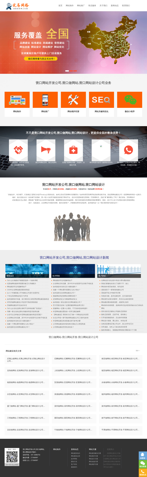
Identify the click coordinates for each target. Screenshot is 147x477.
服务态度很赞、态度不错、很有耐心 (114, 314)
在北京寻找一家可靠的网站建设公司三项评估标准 (70, 318)
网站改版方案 (93, 461)
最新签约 (74, 467)
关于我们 (103, 5)
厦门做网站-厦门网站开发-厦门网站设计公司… (26, 406)
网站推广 (81, 5)
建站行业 (74, 461)
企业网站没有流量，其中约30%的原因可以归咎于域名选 (27, 318)
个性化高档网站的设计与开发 (17, 296)
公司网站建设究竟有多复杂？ (63, 327)
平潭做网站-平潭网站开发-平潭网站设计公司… (120, 430)
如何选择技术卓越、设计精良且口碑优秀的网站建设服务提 (28, 299)
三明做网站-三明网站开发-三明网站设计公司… (26, 418)
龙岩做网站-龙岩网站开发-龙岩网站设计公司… (26, 430)
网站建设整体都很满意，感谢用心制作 (115, 302)
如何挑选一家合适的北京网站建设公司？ (67, 302)
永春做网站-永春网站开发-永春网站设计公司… (120, 382)
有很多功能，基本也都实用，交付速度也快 (116, 296)
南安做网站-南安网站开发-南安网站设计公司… (120, 359)
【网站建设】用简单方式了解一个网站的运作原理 (70, 315)
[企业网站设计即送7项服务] (67, 70)
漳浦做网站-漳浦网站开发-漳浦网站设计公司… (73, 394)
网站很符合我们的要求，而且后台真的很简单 (117, 299)
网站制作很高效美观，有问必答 (112, 287)
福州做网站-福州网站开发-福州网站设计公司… (120, 394)
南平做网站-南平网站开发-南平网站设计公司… (120, 418)
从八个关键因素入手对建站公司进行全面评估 (23, 293)
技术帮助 (74, 459)
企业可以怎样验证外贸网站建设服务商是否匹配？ (24, 315)
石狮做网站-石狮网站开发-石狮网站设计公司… (73, 359)
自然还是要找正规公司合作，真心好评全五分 (117, 324)
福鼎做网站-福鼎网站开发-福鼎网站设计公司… (26, 382)
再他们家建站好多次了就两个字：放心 (115, 283)
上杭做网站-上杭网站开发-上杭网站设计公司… (73, 370)
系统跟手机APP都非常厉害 (110, 293)
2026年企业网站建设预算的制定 (18, 290)
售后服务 (92, 5)
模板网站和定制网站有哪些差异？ (65, 296)
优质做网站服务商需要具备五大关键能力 (21, 283)
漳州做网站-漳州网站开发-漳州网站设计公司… (73, 406)
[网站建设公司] (75, 70)
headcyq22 (44, 194)
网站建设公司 (117, 194)
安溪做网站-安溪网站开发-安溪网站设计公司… (73, 382)
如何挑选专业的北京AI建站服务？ (19, 321)
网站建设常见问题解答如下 (16, 287)
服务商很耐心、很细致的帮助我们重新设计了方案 (119, 330)
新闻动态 (115, 5)
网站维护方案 (93, 464)
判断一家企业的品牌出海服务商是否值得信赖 (23, 311)
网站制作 (70, 5)
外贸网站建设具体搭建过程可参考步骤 (66, 321)
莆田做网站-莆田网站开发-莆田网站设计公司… (73, 418)
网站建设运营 (75, 456)
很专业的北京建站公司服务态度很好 (114, 311)
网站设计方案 (93, 459)
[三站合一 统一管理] (71, 70)
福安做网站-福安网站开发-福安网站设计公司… (120, 370)
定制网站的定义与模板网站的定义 (65, 299)
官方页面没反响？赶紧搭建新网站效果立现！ (69, 305)
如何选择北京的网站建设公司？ (18, 327)
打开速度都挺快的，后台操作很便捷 (114, 317)
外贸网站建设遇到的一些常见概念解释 (66, 311)
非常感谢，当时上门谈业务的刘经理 (114, 327)
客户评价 (74, 464)
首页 (60, 5)
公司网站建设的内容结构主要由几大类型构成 (69, 324)
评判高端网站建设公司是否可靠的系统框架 (22, 302)
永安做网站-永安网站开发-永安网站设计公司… (26, 394)
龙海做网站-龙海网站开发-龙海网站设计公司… (26, 370)
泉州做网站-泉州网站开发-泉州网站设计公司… (120, 406)
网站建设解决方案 (95, 453)
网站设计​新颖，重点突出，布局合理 (114, 321)
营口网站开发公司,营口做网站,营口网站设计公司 (70, 83)
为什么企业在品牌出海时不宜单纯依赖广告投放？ (24, 308)
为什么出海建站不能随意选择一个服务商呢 (22, 280)
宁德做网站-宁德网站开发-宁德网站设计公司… (73, 430)
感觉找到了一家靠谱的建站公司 (112, 290)
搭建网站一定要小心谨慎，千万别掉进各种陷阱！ (70, 308)
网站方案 (92, 449)
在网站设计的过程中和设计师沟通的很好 (115, 280)
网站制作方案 (93, 456)
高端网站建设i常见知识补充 (17, 305)
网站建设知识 (75, 453)
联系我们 (126, 5)
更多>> (138, 350)
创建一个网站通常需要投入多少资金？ (20, 324)
